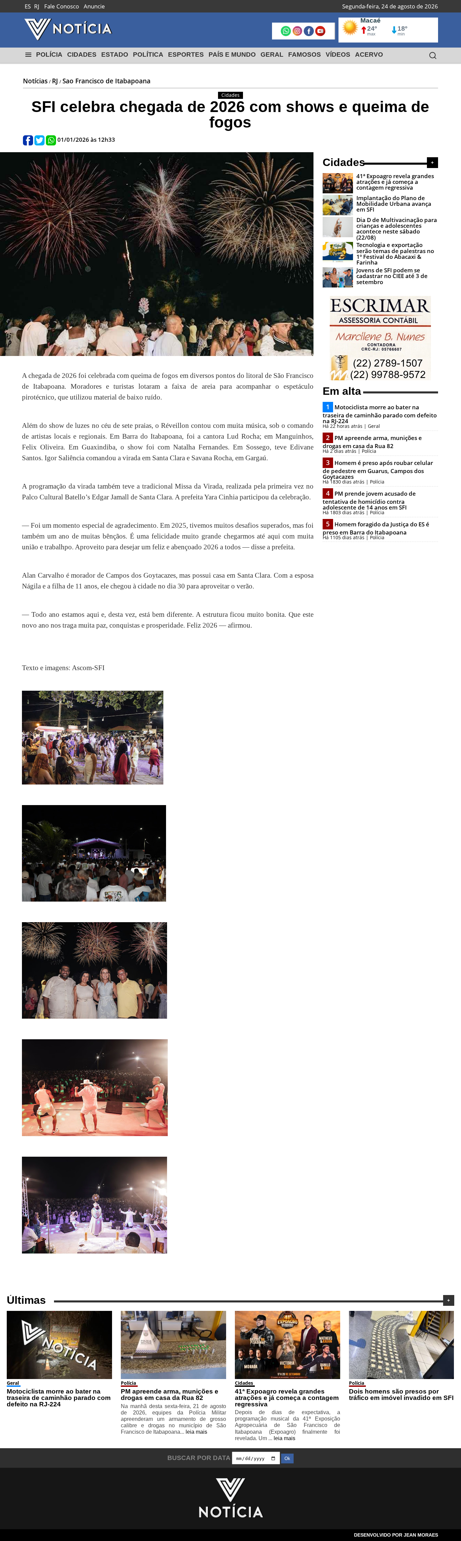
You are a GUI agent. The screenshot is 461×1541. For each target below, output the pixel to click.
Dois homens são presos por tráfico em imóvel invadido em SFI (401, 1394)
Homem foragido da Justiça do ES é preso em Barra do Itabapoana (376, 528)
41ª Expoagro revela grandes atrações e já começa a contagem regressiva (395, 182)
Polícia (128, 1383)
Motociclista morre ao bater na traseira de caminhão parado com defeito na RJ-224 (380, 414)
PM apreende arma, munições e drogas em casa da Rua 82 (372, 442)
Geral (13, 1383)
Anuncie (94, 6)
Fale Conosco (61, 6)
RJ (36, 6)
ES (28, 6)
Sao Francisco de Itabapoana (106, 81)
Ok (287, 1458)
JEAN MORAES (421, 1535)
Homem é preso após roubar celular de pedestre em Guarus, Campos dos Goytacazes (378, 469)
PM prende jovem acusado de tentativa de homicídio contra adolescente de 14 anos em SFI (369, 500)
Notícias (35, 81)
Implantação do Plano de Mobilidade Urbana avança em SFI (393, 204)
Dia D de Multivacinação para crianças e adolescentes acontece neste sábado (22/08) (396, 228)
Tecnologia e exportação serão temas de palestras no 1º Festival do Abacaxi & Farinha (395, 253)
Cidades (244, 1383)
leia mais (196, 1432)
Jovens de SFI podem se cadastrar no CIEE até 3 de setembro (392, 276)
